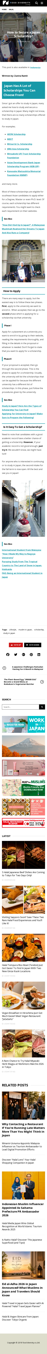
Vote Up (17, 645)
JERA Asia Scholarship (18, 149)
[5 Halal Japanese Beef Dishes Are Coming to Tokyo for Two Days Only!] (23, 855)
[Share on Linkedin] (39, 654)
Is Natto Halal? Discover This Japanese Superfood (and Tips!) (22, 1241)
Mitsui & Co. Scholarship (19, 144)
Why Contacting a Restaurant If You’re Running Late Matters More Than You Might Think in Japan (23, 1129)
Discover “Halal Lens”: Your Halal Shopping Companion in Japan (18, 1161)
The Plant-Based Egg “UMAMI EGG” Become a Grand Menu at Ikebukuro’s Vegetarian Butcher (20, 681)
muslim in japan (25, 629)
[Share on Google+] (23, 654)
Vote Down (34, 645)
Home (4, 9)
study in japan (9, 633)
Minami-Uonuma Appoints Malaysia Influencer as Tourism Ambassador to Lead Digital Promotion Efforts (22, 1146)
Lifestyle (12, 629)
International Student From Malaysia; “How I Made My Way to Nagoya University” (21, 554)
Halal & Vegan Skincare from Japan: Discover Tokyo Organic (20, 1318)
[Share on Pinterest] (31, 654)
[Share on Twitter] (16, 654)
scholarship (39, 629)
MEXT (10, 139)
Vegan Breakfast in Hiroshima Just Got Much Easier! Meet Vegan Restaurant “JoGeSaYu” (22, 1016)
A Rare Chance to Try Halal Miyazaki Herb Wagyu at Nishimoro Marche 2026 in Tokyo (22, 1064)
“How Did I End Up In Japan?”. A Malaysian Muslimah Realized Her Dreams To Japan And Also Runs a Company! (23, 229)
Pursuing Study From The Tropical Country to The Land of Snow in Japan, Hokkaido (22, 565)
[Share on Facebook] (8, 654)
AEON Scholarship (16, 134)
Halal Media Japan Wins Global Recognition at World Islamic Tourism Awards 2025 (22, 1226)
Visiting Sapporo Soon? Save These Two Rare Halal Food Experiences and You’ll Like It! (23, 920)
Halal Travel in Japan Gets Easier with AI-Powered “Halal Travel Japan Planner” (23, 1305)
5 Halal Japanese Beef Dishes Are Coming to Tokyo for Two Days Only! (23, 874)
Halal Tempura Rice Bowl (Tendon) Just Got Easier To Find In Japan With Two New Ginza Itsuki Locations (22, 968)
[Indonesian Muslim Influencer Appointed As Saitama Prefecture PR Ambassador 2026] (23, 1185)
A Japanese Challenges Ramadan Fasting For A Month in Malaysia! (27, 668)
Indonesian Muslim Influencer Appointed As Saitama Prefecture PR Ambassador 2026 (23, 1209)
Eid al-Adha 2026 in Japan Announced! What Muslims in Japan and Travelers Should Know (22, 1289)
